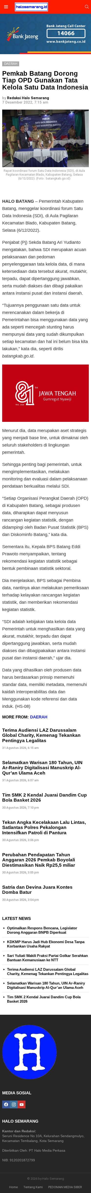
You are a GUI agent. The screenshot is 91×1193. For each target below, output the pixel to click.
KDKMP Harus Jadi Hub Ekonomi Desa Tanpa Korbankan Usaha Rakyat (45, 944)
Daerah (38, 717)
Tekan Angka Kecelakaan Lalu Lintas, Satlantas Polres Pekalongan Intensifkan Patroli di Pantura (44, 827)
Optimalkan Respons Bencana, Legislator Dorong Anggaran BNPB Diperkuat (42, 930)
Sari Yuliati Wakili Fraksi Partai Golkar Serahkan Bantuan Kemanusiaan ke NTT (47, 958)
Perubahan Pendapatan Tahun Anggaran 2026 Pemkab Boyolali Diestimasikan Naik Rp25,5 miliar (38, 860)
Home (13, 1187)
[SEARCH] (87, 7)
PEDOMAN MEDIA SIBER (65, 1187)
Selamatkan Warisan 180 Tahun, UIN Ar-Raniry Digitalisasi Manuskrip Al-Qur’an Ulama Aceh (42, 767)
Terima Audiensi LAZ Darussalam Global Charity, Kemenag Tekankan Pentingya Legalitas (41, 735)
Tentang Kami (33, 1187)
